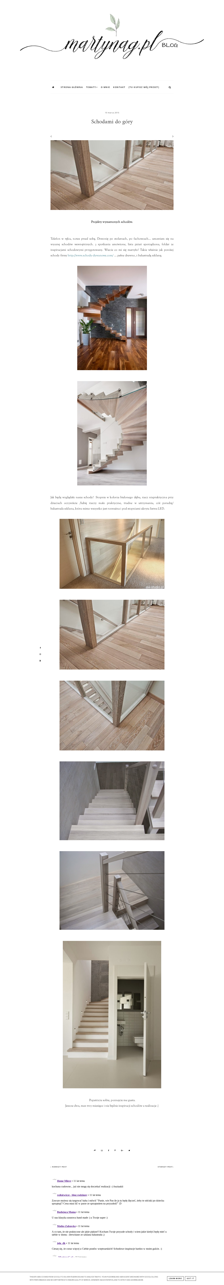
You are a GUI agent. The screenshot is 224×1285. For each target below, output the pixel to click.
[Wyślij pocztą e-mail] (102, 1150)
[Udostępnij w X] (129, 1150)
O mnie (105, 87)
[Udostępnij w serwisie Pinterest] (115, 1150)
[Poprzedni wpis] (51, 136)
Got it (190, 1278)
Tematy (91, 87)
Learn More (175, 1278)
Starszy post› (166, 1167)
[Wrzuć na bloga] (95, 1150)
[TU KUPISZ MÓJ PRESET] (144, 87)
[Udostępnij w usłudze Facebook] (109, 1150)
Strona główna (72, 87)
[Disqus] (112, 1216)
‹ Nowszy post (59, 1167)
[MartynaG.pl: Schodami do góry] (112, 39)
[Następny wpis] (171, 136)
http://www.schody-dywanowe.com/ (90, 256)
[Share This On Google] (122, 1150)
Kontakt (119, 87)
